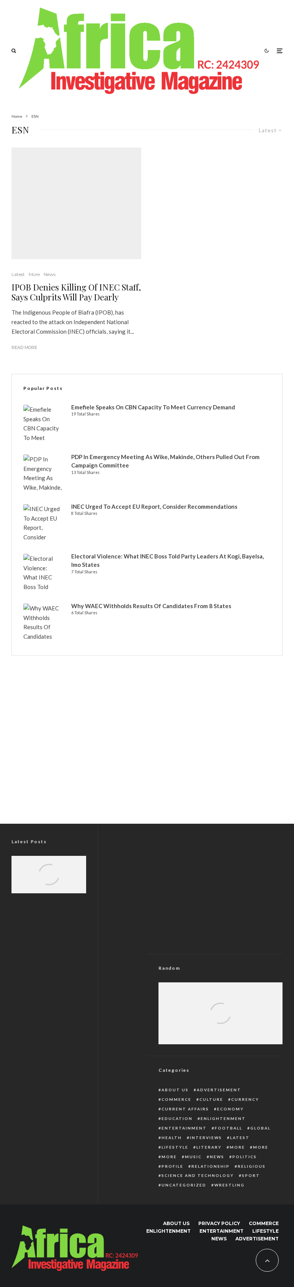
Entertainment (184, 1128)
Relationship (210, 1166)
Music (193, 1156)
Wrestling (229, 1185)
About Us (175, 1089)
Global (260, 1128)
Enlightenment (223, 1118)
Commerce (176, 1099)
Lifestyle (175, 1147)
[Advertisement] (147, 751)
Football (228, 1128)
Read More (24, 347)
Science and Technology (198, 1175)
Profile (172, 1166)
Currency (245, 1099)
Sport (251, 1175)
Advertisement (219, 1089)
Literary (209, 1147)
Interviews (206, 1137)
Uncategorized (184, 1185)
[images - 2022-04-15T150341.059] (76, 203)
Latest (18, 274)
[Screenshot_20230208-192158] (220, 1023)
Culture (211, 1099)
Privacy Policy (219, 1223)
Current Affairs (185, 1109)
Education (177, 1118)
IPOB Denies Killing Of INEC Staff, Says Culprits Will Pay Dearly (76, 292)
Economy (230, 1109)
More (34, 274)
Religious (252, 1166)
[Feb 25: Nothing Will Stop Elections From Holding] (220, 1023)
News (50, 274)
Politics (244, 1156)
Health (172, 1137)
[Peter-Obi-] (48, 880)
